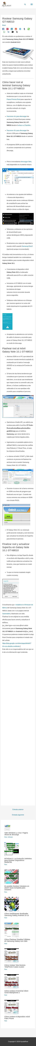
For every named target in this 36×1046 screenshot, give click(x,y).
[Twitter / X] (17, 32)
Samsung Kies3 (27, 246)
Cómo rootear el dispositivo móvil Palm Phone (17, 1017)
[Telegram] (20, 29)
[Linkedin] (12, 29)
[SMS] (13, 32)
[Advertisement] (18, 728)
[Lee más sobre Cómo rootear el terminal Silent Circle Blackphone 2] (11, 981)
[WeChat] (29, 29)
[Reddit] (16, 29)
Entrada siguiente (18, 815)
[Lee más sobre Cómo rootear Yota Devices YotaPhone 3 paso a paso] (11, 955)
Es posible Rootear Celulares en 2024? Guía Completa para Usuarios (16, 888)
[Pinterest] (7, 29)
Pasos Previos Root (13, 99)
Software (10, 837)
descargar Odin (26, 161)
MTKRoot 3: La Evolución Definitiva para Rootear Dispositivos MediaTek (18, 860)
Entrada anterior (17, 809)
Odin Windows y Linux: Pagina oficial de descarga (16, 834)
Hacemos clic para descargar (17, 116)
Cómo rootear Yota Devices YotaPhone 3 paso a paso (14, 966)
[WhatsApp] (4, 32)
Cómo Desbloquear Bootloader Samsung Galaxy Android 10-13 (16, 914)
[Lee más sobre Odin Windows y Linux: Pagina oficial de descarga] (7, 827)
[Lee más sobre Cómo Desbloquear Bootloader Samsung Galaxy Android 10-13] (11, 904)
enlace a (24, 125)
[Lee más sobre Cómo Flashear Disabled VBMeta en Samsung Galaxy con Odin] (11, 930)
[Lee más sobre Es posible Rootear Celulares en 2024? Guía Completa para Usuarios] (11, 876)
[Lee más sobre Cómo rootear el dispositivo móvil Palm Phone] (11, 1007)
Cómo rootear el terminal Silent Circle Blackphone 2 (16, 992)
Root (4, 25)
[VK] (8, 32)
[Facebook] (3, 29)
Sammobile (6, 613)
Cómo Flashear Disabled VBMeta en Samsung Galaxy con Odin (17, 940)
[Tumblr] (24, 29)
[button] (25, 4)
